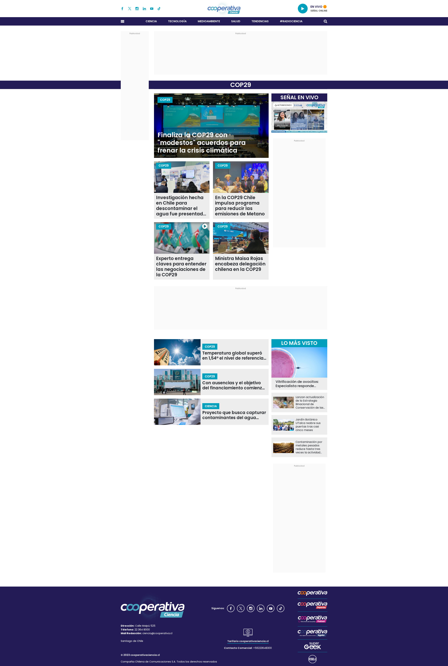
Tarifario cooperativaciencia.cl (248, 641)
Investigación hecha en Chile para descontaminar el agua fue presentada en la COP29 (181, 206)
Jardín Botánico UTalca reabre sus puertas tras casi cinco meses (308, 425)
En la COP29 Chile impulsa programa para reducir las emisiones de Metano (240, 206)
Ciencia (151, 21)
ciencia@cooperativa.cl (157, 633)
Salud (235, 21)
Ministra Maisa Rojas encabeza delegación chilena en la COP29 (240, 264)
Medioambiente (209, 21)
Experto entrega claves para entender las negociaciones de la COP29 (181, 267)
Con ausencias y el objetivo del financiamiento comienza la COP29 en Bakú (233, 385)
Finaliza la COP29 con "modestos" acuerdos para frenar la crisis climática (202, 142)
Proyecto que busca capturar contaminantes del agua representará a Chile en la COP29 (234, 415)
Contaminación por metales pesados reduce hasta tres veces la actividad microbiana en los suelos (309, 447)
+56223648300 (262, 648)
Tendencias (260, 21)
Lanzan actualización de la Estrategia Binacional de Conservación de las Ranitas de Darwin (310, 402)
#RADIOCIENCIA (291, 21)
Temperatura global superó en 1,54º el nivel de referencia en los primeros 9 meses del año (233, 356)
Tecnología (177, 21)
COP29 (165, 100)
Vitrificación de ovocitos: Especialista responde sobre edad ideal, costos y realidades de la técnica (299, 384)
